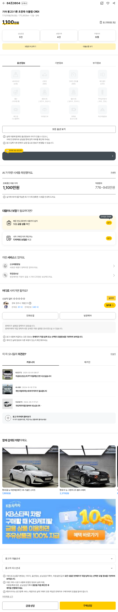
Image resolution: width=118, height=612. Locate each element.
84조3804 (17, 3)
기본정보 (59, 63)
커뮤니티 (31, 362)
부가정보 (97, 63)
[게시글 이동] (59, 374)
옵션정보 (21, 63)
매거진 (87, 362)
